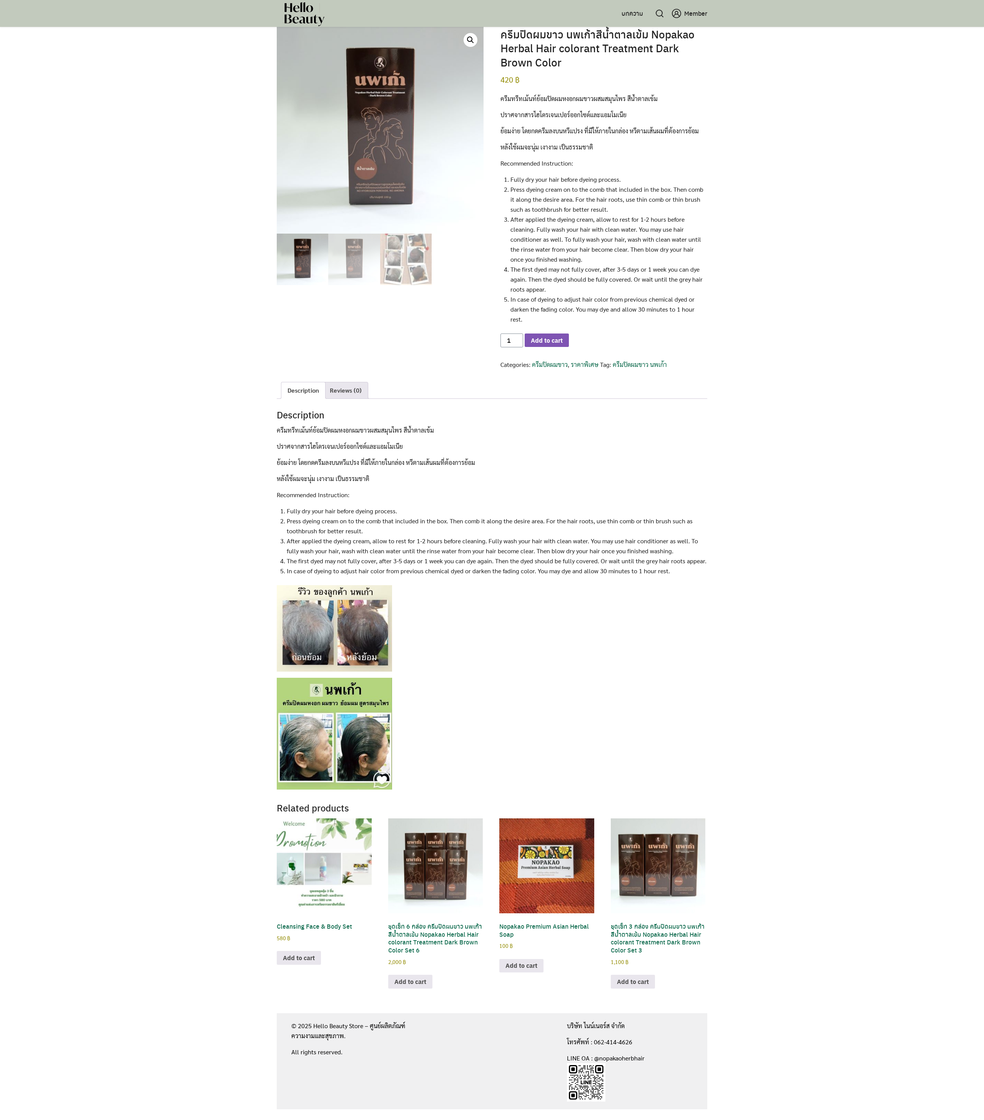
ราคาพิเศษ (584, 364)
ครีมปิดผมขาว (550, 364)
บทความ (632, 13)
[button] (470, 40)
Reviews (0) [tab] (346, 390)
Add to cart (547, 340)
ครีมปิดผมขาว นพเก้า (640, 364)
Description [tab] (303, 390)
